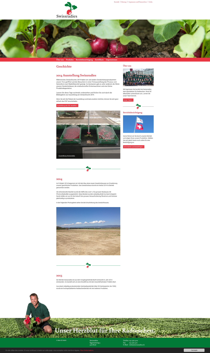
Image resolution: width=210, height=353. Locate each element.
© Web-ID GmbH (61, 340)
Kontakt (116, 2)
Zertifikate (99, 59)
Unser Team (128, 100)
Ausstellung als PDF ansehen (67, 105)
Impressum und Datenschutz (138, 2)
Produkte (70, 59)
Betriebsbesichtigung (84, 59)
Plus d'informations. (87, 350)
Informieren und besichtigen (133, 147)
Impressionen (111, 59)
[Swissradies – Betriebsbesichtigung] (138, 124)
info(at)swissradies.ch (137, 345)
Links (150, 2)
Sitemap (123, 2)
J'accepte (194, 350)
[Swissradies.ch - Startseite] (67, 10)
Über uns (60, 59)
